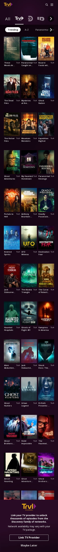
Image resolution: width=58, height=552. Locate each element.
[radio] (7, 18)
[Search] (45, 5)
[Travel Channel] (8, 5)
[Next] (51, 18)
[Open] (51, 5)
